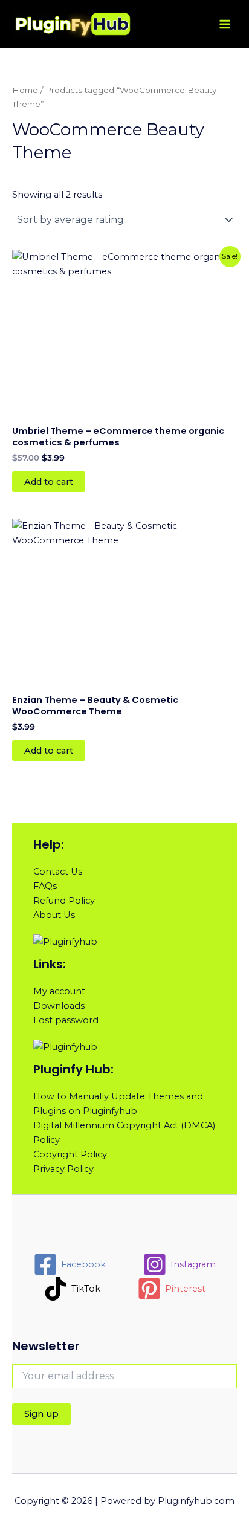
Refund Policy (64, 900)
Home (25, 90)
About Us (54, 915)
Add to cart (48, 481)
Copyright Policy (70, 1154)
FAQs (45, 886)
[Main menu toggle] (225, 23)
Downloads (59, 1005)
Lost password (66, 1020)
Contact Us (57, 871)
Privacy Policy (63, 1168)
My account (59, 991)
